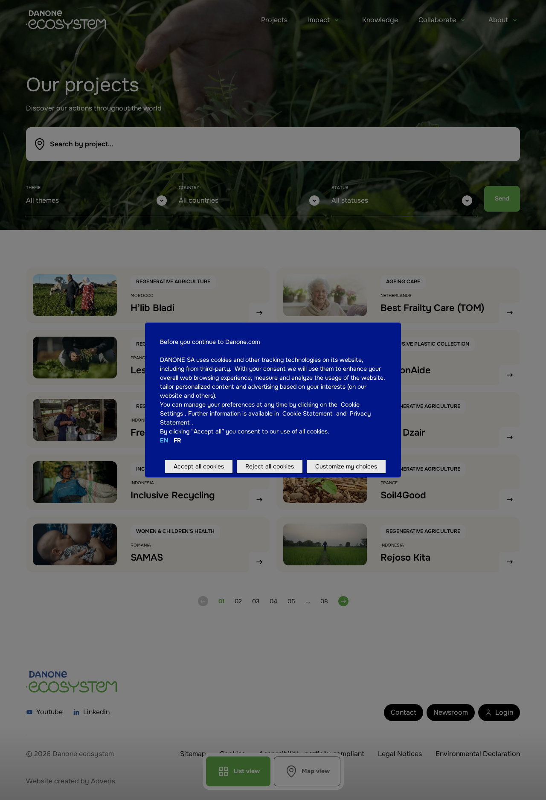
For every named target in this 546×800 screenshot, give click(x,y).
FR (177, 440)
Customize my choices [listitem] (346, 466)
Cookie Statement (308, 413)
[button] (184, 413)
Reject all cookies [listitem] (269, 466)
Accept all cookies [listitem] (199, 466)
